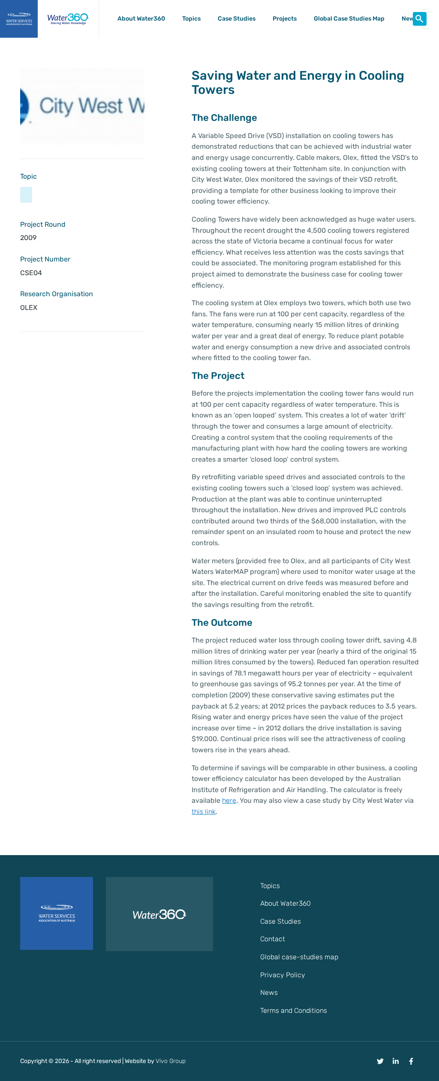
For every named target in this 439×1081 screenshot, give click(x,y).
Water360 (68, 19)
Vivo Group (171, 1061)
